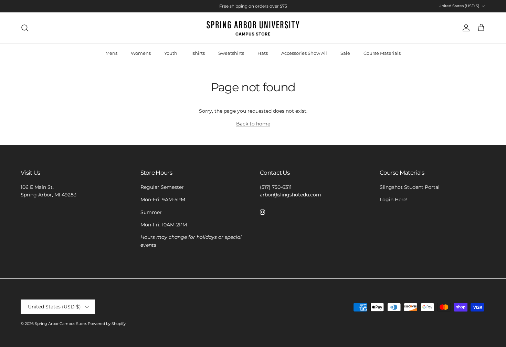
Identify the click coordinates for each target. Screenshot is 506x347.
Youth (170, 53)
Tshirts (198, 53)
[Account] (464, 28)
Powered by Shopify (107, 323)
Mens (111, 53)
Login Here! (394, 199)
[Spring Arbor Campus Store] (253, 28)
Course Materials (382, 53)
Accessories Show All (304, 53)
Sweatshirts (231, 53)
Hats (262, 53)
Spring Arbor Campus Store (60, 323)
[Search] (25, 28)
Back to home (253, 124)
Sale (345, 53)
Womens (141, 53)
